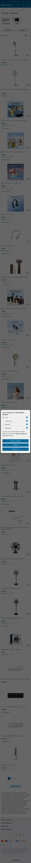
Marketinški (8, 428)
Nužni (6, 417)
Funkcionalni (8, 421)
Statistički (7, 424)
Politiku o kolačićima (21, 433)
